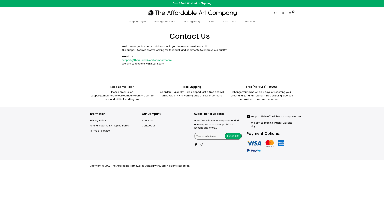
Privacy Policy (98, 120)
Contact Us (148, 125)
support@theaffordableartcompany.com (147, 60)
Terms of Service (100, 130)
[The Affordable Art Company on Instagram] (201, 145)
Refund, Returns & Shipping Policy (109, 125)
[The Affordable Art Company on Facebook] (196, 145)
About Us (147, 120)
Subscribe (233, 136)
